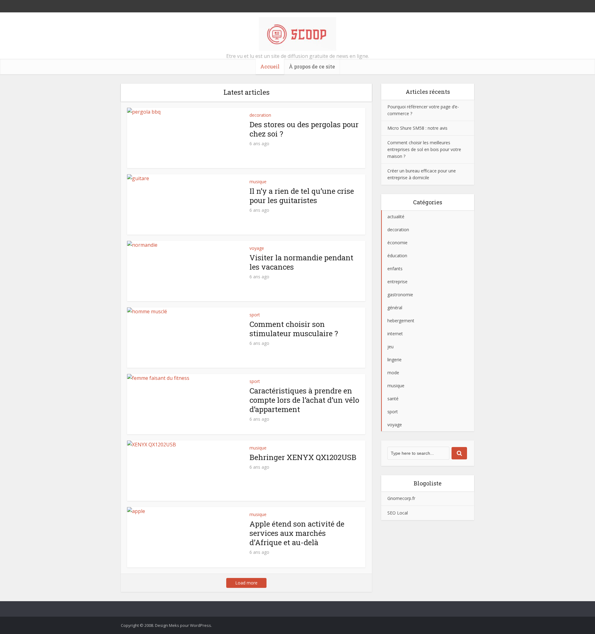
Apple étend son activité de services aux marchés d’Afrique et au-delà (296, 533)
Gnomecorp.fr (401, 498)
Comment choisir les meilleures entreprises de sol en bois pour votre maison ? (424, 149)
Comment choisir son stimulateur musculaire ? (293, 328)
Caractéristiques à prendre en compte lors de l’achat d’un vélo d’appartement (304, 400)
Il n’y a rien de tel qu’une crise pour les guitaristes (301, 195)
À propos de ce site (312, 66)
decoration (260, 115)
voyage (256, 248)
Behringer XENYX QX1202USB (302, 457)
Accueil (270, 66)
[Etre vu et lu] (297, 34)
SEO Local (397, 513)
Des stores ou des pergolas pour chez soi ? (304, 129)
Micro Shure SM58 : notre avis (417, 128)
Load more (246, 583)
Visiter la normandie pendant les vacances (301, 262)
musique (258, 182)
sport (254, 315)
